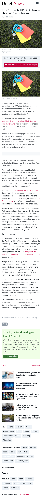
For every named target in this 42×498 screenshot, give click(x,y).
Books (5, 452)
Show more (35, 366)
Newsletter (15, 488)
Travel (12, 452)
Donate (13, 479)
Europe (26, 431)
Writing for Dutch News (23, 483)
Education (7, 440)
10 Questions (23, 452)
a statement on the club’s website (24, 190)
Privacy (6, 488)
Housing (26, 436)
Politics (28, 427)
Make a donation (10, 356)
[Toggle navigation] (37, 3)
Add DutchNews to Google (29, 318)
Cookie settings (26, 495)
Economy (19, 427)
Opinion (32, 447)
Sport (5, 324)
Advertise (29, 479)
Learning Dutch (9, 456)
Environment (8, 436)
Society (35, 431)
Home (10, 427)
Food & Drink (8, 461)
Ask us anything (21, 461)
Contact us (7, 483)
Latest (4, 365)
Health (17, 436)
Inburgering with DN (25, 456)
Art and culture (8, 431)
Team (21, 479)
